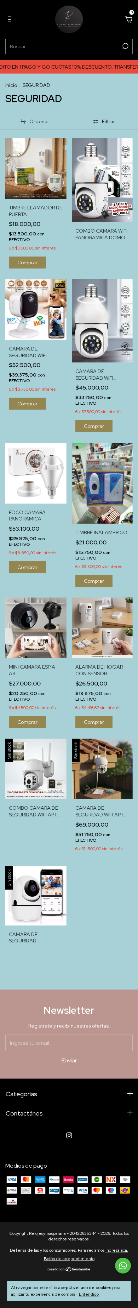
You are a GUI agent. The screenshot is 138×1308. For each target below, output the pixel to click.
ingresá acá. (116, 1250)
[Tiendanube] (69, 1270)
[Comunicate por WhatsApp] (123, 1266)
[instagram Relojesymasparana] (69, 1135)
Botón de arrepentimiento (69, 1259)
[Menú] (10, 19)
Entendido (89, 1294)
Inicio (11, 85)
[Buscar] (125, 46)
